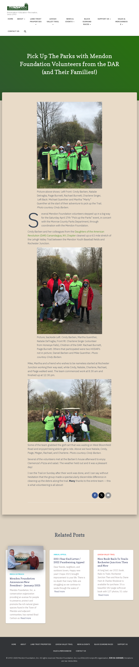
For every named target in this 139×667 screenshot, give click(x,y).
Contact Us (13, 31)
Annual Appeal (60, 555)
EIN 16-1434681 (116, 658)
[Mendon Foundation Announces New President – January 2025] (25, 557)
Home (10, 19)
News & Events (69, 20)
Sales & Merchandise (121, 21)
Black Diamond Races (87, 21)
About (20, 19)
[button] (24, 19)
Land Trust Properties (36, 20)
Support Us (104, 19)
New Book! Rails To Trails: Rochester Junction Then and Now (113, 562)
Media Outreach (17, 574)
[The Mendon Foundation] (22, 8)
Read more (25, 618)
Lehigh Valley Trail (53, 20)
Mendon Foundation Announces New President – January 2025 (25, 582)
